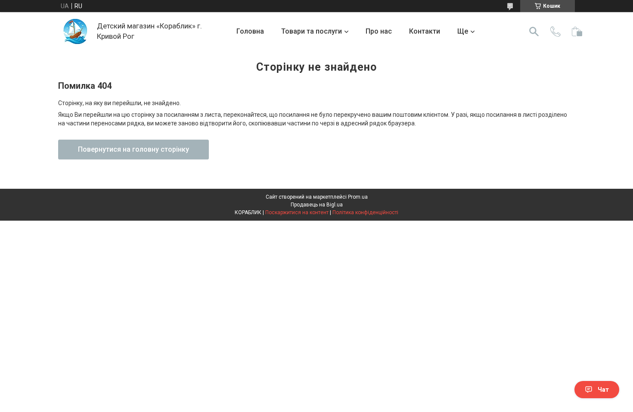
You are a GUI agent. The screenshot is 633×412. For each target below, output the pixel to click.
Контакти (424, 31)
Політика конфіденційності (365, 212)
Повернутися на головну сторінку (133, 149)
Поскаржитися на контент (297, 212)
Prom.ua (358, 197)
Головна (250, 31)
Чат (603, 389)
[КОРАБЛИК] (75, 31)
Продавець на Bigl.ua (317, 205)
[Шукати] (534, 31)
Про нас (379, 31)
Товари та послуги (311, 31)
